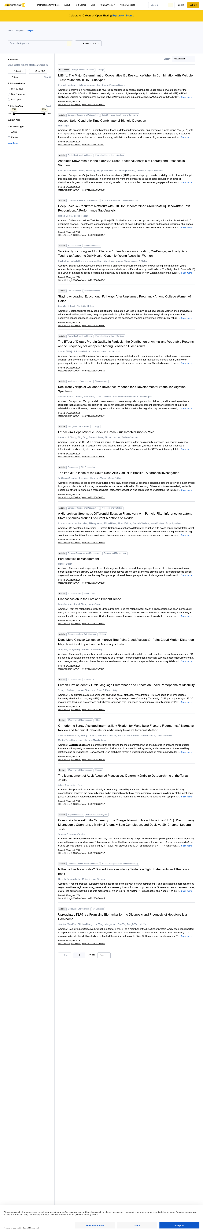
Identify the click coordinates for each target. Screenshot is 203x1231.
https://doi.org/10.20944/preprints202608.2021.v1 (81, 760)
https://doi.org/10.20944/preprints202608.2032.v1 (81, 326)
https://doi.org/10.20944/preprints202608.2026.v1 (81, 498)
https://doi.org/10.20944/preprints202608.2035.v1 (81, 190)
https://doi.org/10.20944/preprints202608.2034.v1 (81, 235)
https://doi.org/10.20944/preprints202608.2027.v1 (81, 543)
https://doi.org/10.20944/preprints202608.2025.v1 (81, 624)
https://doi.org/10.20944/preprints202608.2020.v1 (81, 853)
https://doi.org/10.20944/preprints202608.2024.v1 (81, 710)
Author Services (127, 5)
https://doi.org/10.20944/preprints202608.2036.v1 (81, 105)
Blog (93, 5)
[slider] (14, 114)
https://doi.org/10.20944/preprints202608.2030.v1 (81, 416)
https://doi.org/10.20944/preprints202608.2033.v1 (81, 280)
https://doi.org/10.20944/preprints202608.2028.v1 (81, 583)
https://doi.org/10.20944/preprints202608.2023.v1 (81, 669)
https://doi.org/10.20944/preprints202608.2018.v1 (81, 898)
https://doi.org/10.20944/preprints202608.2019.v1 (81, 944)
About (67, 5)
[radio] (29, 88)
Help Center (80, 5)
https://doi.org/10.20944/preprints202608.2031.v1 (81, 371)
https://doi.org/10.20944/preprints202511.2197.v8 (81, 145)
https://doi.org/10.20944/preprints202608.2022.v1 (81, 804)
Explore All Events (123, 15)
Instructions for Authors (48, 5)
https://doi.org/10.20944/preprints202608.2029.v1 (81, 457)
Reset (48, 106)
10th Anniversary (107, 5)
